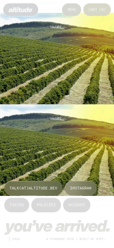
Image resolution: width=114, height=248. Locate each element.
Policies (46, 204)
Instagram (80, 188)
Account (76, 204)
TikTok (17, 204)
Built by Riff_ (93, 239)
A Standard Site (60, 239)
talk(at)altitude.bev (33, 188)
